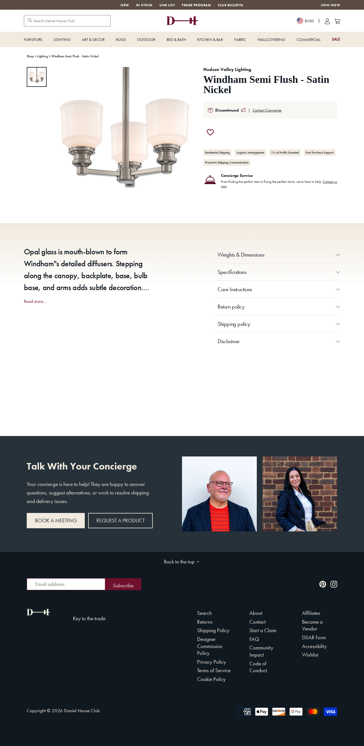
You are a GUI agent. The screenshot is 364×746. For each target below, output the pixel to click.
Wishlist (310, 654)
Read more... (35, 301)
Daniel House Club (82, 710)
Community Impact (261, 651)
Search (204, 613)
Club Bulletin (230, 5)
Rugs (121, 39)
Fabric (240, 39)
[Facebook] (311, 583)
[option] (37, 77)
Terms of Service (214, 670)
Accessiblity (314, 646)
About (255, 613)
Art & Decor (93, 39)
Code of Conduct (258, 667)
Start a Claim (262, 630)
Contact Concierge (267, 110)
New (125, 5)
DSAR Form (314, 637)
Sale (336, 39)
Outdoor (146, 39)
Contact (257, 621)
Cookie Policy (211, 679)
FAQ (254, 639)
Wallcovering (271, 39)
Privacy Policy (211, 661)
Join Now (330, 5)
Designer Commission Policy (209, 646)
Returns (204, 621)
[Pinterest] (322, 583)
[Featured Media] (124, 140)
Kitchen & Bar (210, 39)
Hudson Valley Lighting (227, 69)
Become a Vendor (312, 625)
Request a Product (120, 520)
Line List (167, 5)
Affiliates (311, 613)
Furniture (33, 39)
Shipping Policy (213, 630)
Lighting (62, 39)
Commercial (308, 39)
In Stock (144, 5)
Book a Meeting (56, 520)
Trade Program (196, 5)
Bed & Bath (176, 39)
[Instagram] (333, 583)
